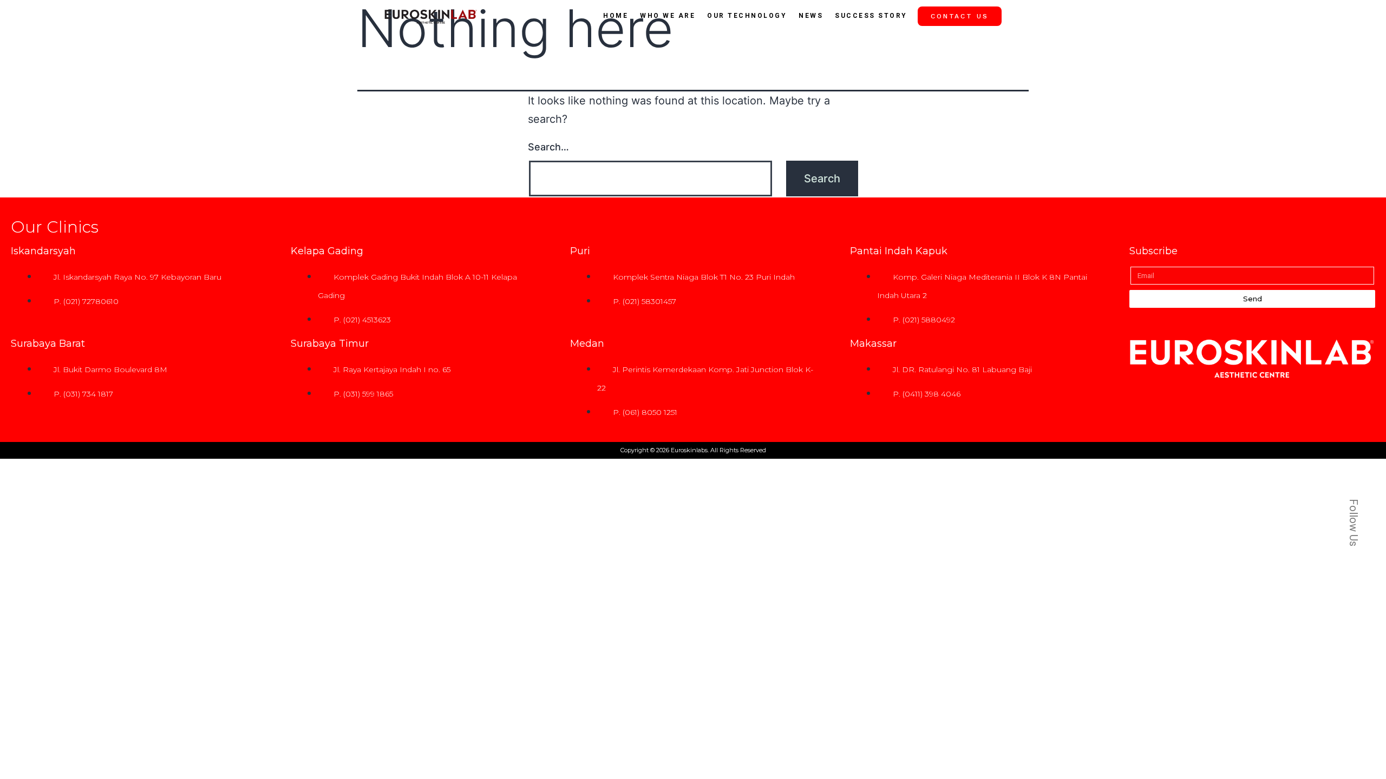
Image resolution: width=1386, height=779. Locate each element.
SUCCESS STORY (871, 15)
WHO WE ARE (667, 15)
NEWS (811, 15)
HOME (615, 15)
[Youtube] (1341, 402)
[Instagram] (1341, 378)
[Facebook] (1341, 354)
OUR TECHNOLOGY (747, 15)
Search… (548, 147)
